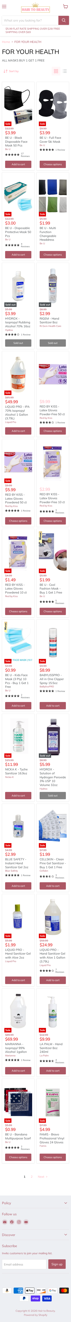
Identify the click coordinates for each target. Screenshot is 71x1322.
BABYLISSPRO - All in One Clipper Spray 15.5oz (52, 679)
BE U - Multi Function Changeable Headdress (48, 234)
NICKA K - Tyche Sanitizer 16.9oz (16, 771)
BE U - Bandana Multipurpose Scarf (18, 1136)
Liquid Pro (10, 422)
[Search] (63, 20)
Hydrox (9, 329)
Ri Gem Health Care (50, 326)
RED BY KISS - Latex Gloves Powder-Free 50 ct (52, 410)
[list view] (64, 71)
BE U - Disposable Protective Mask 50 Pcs (18, 232)
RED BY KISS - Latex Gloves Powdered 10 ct (16, 588)
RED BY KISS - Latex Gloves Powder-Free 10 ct (52, 498)
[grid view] (56, 71)
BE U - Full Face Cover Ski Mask (50, 139)
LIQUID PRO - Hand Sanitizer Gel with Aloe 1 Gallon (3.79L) (52, 955)
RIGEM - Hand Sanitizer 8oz (49, 320)
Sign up (57, 1264)
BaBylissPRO (47, 686)
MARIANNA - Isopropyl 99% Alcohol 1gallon (16, 1048)
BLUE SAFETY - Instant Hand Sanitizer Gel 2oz (16, 863)
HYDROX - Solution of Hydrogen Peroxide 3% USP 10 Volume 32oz (53, 777)
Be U (7, 149)
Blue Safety (11, 870)
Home (6, 41)
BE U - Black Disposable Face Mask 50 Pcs (16, 141)
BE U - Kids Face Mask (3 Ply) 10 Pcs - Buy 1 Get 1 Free (17, 681)
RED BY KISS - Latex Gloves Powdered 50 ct (16, 498)
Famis (43, 1145)
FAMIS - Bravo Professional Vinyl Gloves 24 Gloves (52, 1138)
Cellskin (44, 870)
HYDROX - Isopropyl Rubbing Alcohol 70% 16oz (17, 322)
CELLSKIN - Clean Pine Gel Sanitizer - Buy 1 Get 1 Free (53, 863)
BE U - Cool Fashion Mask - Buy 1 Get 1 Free (51, 588)
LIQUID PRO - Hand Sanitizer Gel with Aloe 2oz (18, 953)
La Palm (44, 1055)
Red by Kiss (46, 417)
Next (41, 1177)
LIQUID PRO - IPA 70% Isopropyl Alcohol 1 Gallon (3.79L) (17, 412)
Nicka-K (9, 777)
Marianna (10, 1055)
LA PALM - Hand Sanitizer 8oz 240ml (51, 1048)
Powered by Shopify (35, 1314)
